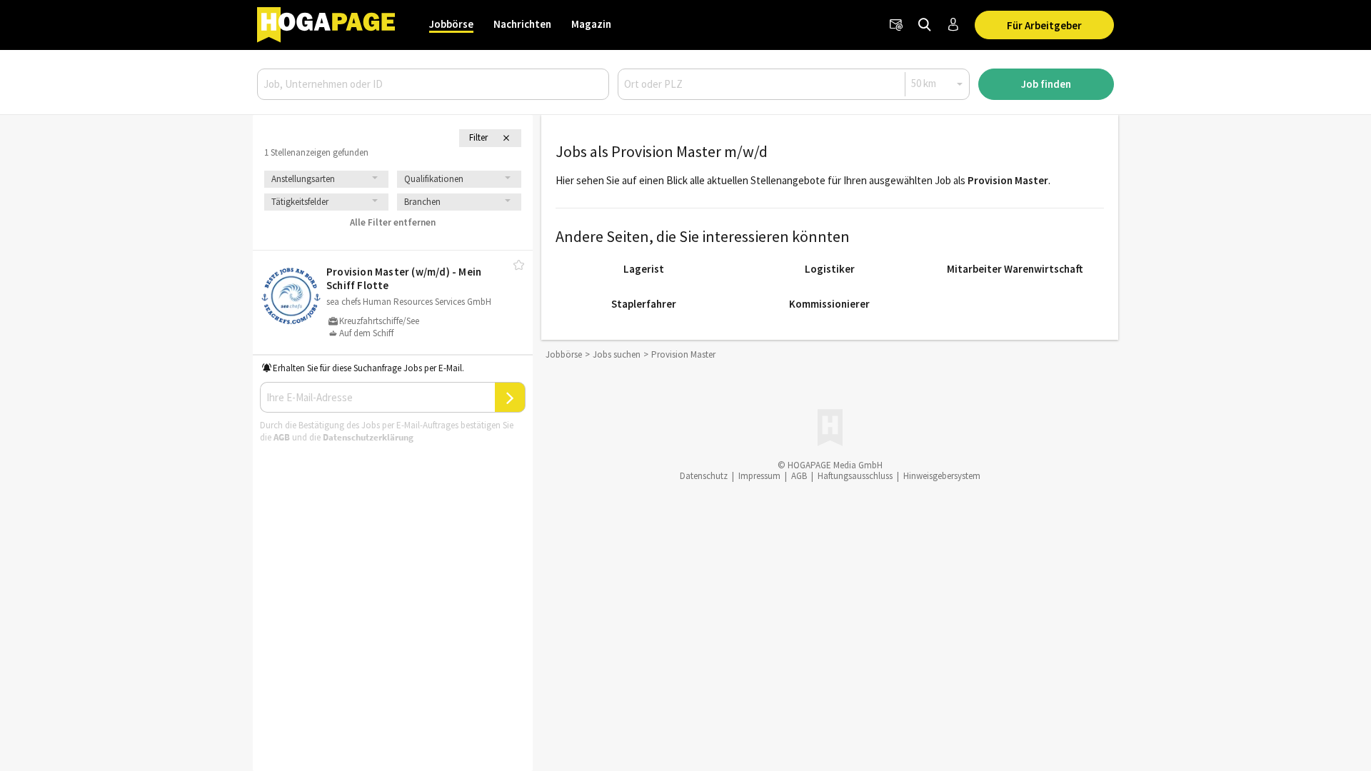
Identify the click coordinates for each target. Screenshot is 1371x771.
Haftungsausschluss (855, 476)
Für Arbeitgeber (1044, 25)
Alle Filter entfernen (393, 222)
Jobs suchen (617, 354)
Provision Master (1008, 180)
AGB (281, 437)
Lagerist (643, 269)
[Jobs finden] (924, 25)
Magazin (591, 24)
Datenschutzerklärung (368, 437)
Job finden (1046, 84)
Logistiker (830, 269)
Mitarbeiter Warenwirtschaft (1015, 269)
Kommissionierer (829, 304)
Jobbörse (451, 24)
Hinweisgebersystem (941, 476)
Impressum (759, 476)
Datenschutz (704, 476)
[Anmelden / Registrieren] (953, 25)
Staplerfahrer (643, 304)
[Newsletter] (896, 25)
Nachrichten (522, 24)
